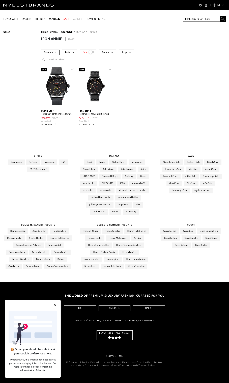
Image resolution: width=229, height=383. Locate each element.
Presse (118, 321)
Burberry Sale (193, 162)
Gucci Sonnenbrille (209, 231)
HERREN (40, 19)
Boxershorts (90, 266)
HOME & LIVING (95, 19)
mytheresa (49, 162)
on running (131, 211)
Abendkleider (39, 231)
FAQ (98, 321)
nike (138, 204)
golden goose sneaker (100, 204)
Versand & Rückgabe (85, 321)
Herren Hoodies (91, 259)
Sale (191, 156)
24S (63, 162)
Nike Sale (193, 169)
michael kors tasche (101, 197)
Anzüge (137, 238)
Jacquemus (137, 162)
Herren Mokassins (118, 238)
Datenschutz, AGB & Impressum (139, 321)
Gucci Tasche (169, 231)
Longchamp (123, 204)
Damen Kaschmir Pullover (28, 245)
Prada (102, 162)
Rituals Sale (213, 162)
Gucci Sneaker (191, 238)
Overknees (13, 266)
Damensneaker (14, 238)
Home (44, 32)
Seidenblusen (33, 266)
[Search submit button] (223, 19)
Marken (114, 156)
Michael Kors (118, 162)
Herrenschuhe (95, 238)
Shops (38, 156)
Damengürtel (54, 245)
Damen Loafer (61, 252)
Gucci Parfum (170, 238)
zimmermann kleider (128, 197)
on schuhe (88, 190)
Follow (71, 39)
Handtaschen (59, 231)
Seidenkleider (36, 238)
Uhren (53, 32)
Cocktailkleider (39, 252)
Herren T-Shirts (90, 231)
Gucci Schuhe (181, 245)
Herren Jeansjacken (136, 259)
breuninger (16, 162)
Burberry (129, 176)
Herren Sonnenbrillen (98, 245)
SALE (66, 19)
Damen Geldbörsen (59, 238)
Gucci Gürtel (211, 238)
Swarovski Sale (170, 176)
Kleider (61, 259)
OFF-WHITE (107, 183)
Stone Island (89, 169)
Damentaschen (17, 231)
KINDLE (149, 308)
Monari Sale (210, 169)
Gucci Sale (174, 183)
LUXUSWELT (10, 19)
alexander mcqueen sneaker (132, 190)
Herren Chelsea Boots (104, 252)
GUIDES (77, 19)
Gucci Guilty (201, 245)
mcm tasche (106, 190)
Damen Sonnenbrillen (57, 266)
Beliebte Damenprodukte (38, 225)
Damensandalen (17, 252)
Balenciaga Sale (211, 176)
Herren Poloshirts (112, 266)
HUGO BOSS (89, 176)
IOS (80, 308)
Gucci (89, 162)
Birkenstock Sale (173, 169)
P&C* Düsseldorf (38, 169)
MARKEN (54, 19)
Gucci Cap (188, 231)
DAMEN (27, 19)
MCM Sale (207, 183)
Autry (143, 169)
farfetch (33, 162)
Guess (143, 176)
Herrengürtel (112, 259)
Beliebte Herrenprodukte (114, 225)
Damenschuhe (43, 259)
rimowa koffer (139, 183)
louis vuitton (99, 211)
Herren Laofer (129, 252)
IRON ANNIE (66, 32)
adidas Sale (190, 176)
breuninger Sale (179, 190)
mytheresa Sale (202, 190)
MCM (122, 183)
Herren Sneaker (112, 231)
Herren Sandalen (136, 266)
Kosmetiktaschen (20, 259)
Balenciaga (108, 169)
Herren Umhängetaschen (128, 245)
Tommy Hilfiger (110, 176)
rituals (115, 211)
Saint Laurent (127, 169)
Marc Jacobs (88, 183)
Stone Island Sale (171, 162)
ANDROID (114, 308)
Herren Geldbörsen (136, 231)
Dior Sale (191, 183)
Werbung (107, 321)
